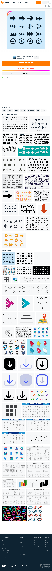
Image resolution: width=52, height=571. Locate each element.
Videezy (4, 544)
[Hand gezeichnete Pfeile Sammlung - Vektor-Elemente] (42, 139)
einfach (16, 110)
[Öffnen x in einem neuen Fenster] (26, 566)
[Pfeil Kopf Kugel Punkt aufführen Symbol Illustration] (25, 303)
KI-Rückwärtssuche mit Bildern (7, 553)
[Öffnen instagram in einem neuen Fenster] (18, 566)
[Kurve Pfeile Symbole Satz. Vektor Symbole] (38, 438)
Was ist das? (14, 77)
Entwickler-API (5, 550)
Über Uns (36, 544)
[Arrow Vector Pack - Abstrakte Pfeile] (42, 196)
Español (46, 542)
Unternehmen (5, 546)
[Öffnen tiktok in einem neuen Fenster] (24, 566)
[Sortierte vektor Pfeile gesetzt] (10, 139)
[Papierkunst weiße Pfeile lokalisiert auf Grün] (34, 151)
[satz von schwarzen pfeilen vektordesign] (38, 165)
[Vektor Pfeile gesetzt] (12, 181)
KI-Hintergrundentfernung (7, 556)
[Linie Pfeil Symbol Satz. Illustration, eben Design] (42, 303)
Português (46, 544)
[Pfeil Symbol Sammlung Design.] (39, 124)
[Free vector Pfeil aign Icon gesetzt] (14, 165)
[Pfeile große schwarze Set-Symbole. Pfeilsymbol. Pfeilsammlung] (9, 151)
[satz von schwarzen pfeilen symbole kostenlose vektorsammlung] (15, 124)
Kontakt (36, 542)
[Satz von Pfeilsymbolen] (14, 240)
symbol (10, 110)
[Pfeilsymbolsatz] (23, 196)
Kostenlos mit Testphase (26, 63)
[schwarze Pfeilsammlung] (26, 139)
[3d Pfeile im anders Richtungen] (35, 513)
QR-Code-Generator (6, 559)
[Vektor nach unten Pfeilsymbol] (44, 209)
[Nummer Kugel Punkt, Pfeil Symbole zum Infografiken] (40, 395)
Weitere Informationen (8, 81)
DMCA (21, 542)
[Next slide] (46, 110)
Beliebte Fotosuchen (22, 550)
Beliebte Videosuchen (22, 553)
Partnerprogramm (24, 544)
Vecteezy (4, 542)
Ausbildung (4, 548)
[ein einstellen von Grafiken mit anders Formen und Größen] (14, 347)
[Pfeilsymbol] (8, 196)
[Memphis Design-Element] (37, 181)
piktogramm (31, 110)
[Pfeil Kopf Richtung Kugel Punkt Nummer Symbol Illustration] (9, 303)
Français (46, 548)
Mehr (45, 550)
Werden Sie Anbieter (37, 547)
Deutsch (46, 546)
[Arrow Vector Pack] (13, 223)
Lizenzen (22, 540)
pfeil (4, 110)
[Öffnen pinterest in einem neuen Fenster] (22, 566)
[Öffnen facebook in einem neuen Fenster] (15, 566)
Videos (19, 2)
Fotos (13, 2)
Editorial (26, 2)
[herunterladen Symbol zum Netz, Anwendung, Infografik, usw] (26, 363)
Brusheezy (4, 540)
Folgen (36, 58)
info (38, 110)
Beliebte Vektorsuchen (23, 547)
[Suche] (45, 6)
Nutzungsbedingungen (44, 567)
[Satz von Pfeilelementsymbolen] (8, 258)
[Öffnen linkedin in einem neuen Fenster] (20, 566)
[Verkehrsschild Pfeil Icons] (27, 209)
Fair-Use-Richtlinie (44, 568)
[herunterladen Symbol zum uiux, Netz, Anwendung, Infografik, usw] (9, 363)
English (46, 540)
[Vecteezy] (2, 2)
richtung (23, 110)
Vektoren (7, 2)
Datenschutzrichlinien (44, 568)
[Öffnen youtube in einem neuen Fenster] (28, 566)
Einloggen (45, 2)
